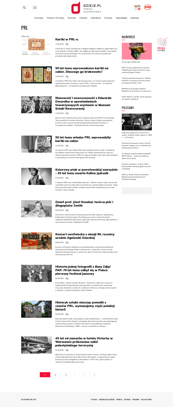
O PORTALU (94, 399)
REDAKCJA (119, 399)
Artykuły (108, 18)
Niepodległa (121, 18)
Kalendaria (96, 18)
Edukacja (135, 18)
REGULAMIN (136, 399)
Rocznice (72, 18)
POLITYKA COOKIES (146, 399)
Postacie (83, 18)
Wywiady (38, 18)
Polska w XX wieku (55, 18)
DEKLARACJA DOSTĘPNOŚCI (107, 399)
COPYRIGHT (127, 399)
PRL (67, 44)
